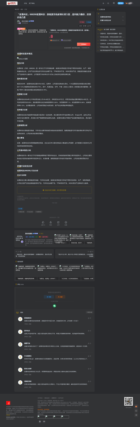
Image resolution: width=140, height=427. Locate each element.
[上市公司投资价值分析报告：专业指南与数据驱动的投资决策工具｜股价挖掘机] (8, 403)
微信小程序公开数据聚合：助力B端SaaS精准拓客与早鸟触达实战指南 (115, 113)
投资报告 (100, 152)
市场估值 (107, 143)
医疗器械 (118, 141)
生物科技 (108, 160)
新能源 (117, 155)
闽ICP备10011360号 (58, 400)
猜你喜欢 (100, 180)
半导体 (101, 143)
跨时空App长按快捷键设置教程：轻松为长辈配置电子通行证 (115, 98)
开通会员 (130, 3)
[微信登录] (54, 305)
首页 (17, 9)
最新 (17, 312)
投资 (113, 146)
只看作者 (89, 312)
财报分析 (119, 171)
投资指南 (106, 152)
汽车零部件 (110, 158)
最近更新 (112, 180)
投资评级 (103, 154)
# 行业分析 (30, 212)
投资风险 (111, 155)
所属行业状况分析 (105, 69)
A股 (22, 9)
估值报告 (106, 141)
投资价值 (118, 146)
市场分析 (112, 143)
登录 (50, 297)
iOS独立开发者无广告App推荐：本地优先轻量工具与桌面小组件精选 (115, 120)
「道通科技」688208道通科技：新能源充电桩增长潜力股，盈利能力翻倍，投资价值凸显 (54, 16)
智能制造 (104, 158)
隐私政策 (47, 398)
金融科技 (100, 174)
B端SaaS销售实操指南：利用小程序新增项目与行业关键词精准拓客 (115, 105)
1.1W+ (32, 237)
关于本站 (32, 3)
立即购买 (83, 44)
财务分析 (118, 167)
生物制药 (117, 157)
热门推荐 (106, 180)
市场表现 (118, 143)
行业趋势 (110, 168)
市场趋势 (105, 146)
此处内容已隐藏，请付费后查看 (55, 190)
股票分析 (114, 163)
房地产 (109, 146)
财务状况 (111, 171)
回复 (30, 324)
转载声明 (80, 403)
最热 (21, 312)
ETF (99, 141)
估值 (101, 141)
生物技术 (103, 160)
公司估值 (112, 141)
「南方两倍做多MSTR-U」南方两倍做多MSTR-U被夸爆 (115, 201)
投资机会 (112, 152)
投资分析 (103, 149)
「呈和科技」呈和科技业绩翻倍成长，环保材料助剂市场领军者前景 (119, 194)
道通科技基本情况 (105, 66)
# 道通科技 (38, 212)
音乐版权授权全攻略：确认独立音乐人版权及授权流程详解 (115, 128)
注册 (61, 297)
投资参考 (113, 149)
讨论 (25, 3)
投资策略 (118, 152)
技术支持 (60, 398)
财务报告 (102, 171)
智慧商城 (50, 400)
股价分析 (115, 160)
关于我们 (40, 398)
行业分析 (103, 168)
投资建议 (120, 149)
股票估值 (105, 164)
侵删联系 (54, 398)
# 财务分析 (21, 212)
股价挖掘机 (25, 21)
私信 (89, 22)
